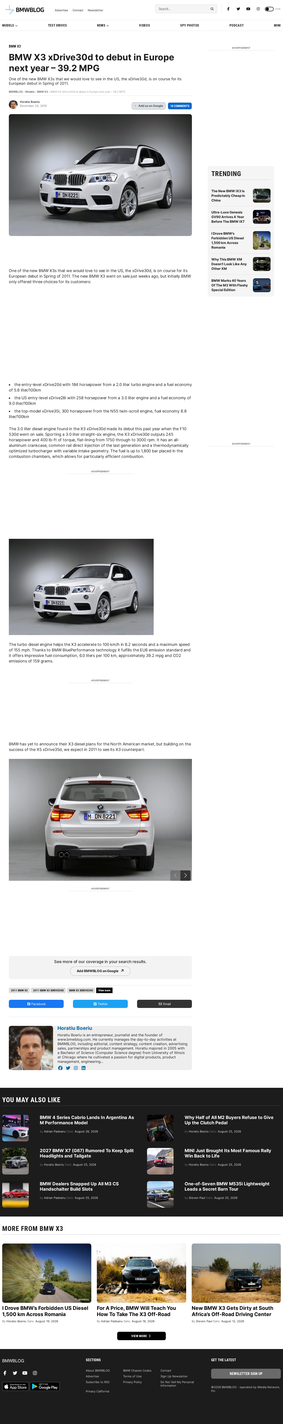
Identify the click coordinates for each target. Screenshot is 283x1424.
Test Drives (57, 25)
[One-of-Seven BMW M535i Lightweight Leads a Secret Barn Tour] (160, 1183)
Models (8, 25)
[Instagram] (258, 9)
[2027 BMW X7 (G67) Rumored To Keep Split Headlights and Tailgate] (15, 1150)
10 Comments (179, 106)
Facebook (38, 1004)
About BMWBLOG (98, 1370)
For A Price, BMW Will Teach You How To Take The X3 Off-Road (136, 1311)
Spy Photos (189, 25)
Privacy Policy (132, 1382)
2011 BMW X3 (19, 990)
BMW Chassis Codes (137, 1370)
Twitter (102, 1004)
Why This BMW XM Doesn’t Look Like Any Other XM (229, 264)
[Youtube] (248, 9)
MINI (277, 25)
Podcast (236, 25)
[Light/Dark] (269, 9)
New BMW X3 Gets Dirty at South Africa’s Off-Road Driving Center (232, 1311)
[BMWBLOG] (37, 1361)
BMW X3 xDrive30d (81, 990)
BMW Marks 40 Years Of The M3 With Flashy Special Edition (229, 285)
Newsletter (95, 10)
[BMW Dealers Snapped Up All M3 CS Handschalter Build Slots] (15, 1183)
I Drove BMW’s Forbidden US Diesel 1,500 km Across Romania (45, 1311)
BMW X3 (15, 46)
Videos (144, 25)
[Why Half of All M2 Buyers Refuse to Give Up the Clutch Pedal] (160, 1117)
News (101, 25)
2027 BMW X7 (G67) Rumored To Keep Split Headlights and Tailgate (87, 1153)
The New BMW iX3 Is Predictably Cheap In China (228, 195)
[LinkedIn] (83, 1068)
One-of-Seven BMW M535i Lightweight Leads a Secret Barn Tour (227, 1186)
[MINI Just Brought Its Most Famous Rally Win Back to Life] (160, 1150)
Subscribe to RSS (97, 1382)
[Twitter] (238, 9)
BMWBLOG (16, 91)
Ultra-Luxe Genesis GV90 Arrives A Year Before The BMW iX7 (228, 217)
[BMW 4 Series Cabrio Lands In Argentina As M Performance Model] (15, 1117)
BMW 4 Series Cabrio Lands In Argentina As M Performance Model (87, 1120)
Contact (78, 10)
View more (139, 1336)
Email (166, 1004)
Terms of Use (132, 1376)
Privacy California (97, 1391)
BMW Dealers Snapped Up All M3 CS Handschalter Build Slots (79, 1186)
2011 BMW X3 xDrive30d (48, 990)
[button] (185, 875)
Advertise (61, 10)
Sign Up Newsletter (174, 1376)
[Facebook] (228, 9)
